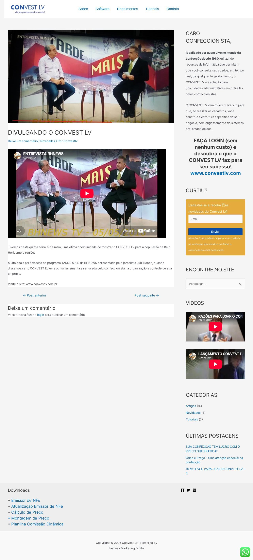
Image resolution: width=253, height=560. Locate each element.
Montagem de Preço (30, 518)
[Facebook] (182, 490)
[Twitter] (188, 490)
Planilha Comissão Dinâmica (37, 524)
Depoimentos (127, 9)
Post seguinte (147, 295)
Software (102, 9)
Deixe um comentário (23, 141)
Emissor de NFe (25, 500)
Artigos (191, 406)
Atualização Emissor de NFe (37, 506)
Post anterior (34, 295)
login (40, 315)
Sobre (83, 9)
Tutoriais (152, 9)
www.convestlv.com (215, 173)
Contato (172, 9)
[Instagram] (194, 490)
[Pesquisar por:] (215, 284)
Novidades (47, 141)
